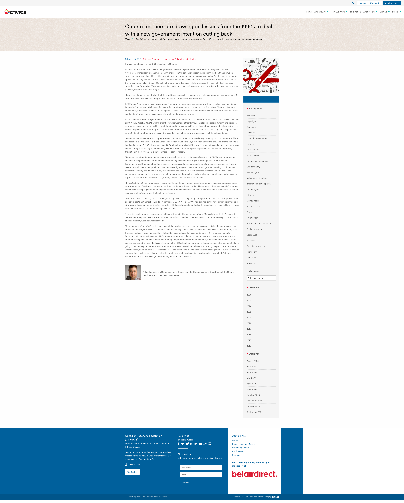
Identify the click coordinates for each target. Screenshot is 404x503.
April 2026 (251, 383)
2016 (249, 346)
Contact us (132, 472)
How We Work (338, 12)
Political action (253, 206)
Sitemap (236, 455)
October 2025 (253, 395)
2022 (249, 312)
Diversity (251, 132)
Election (250, 144)
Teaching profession (256, 246)
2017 (249, 340)
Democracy (252, 127)
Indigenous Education (257, 178)
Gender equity (253, 166)
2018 (249, 334)
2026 (249, 295)
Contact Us (375, 3)
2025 (249, 300)
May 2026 (251, 378)
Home (309, 12)
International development (259, 183)
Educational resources (257, 138)
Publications (238, 451)
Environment (252, 149)
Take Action (355, 12)
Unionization (190, 59)
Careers (236, 440)
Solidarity (179, 59)
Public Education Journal (145, 39)
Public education (254, 229)
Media (395, 12)
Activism (147, 59)
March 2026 (252, 389)
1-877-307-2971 (135, 464)
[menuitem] (362, 3)
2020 (249, 323)
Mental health (253, 200)
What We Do (369, 12)
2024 (249, 306)
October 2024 (253, 406)
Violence (251, 263)
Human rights (253, 172)
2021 (249, 317)
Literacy (250, 195)
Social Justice (253, 235)
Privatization (252, 218)
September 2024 (254, 412)
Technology (252, 252)
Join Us (383, 12)
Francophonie (253, 155)
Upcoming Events (240, 448)
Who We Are (320, 12)
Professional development (259, 223)
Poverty (250, 212)
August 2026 (253, 361)
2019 (249, 329)
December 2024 (254, 400)
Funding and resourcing (163, 59)
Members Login (391, 3)
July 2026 (251, 366)
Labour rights (253, 189)
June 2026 (252, 372)
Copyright (251, 121)
